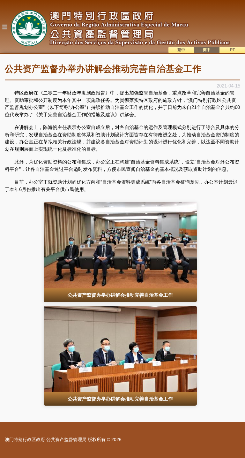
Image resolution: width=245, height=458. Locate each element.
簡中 (207, 50)
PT (232, 50)
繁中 (181, 50)
